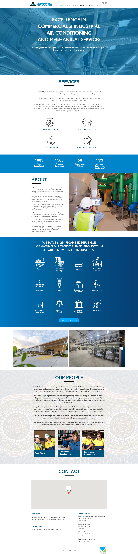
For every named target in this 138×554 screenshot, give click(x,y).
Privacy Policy (65, 550)
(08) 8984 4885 (38, 519)
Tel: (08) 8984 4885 (84, 541)
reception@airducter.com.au (56, 519)
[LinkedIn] (106, 3)
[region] (44, 445)
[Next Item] (121, 348)
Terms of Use (72, 550)
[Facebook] (103, 3)
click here (58, 529)
